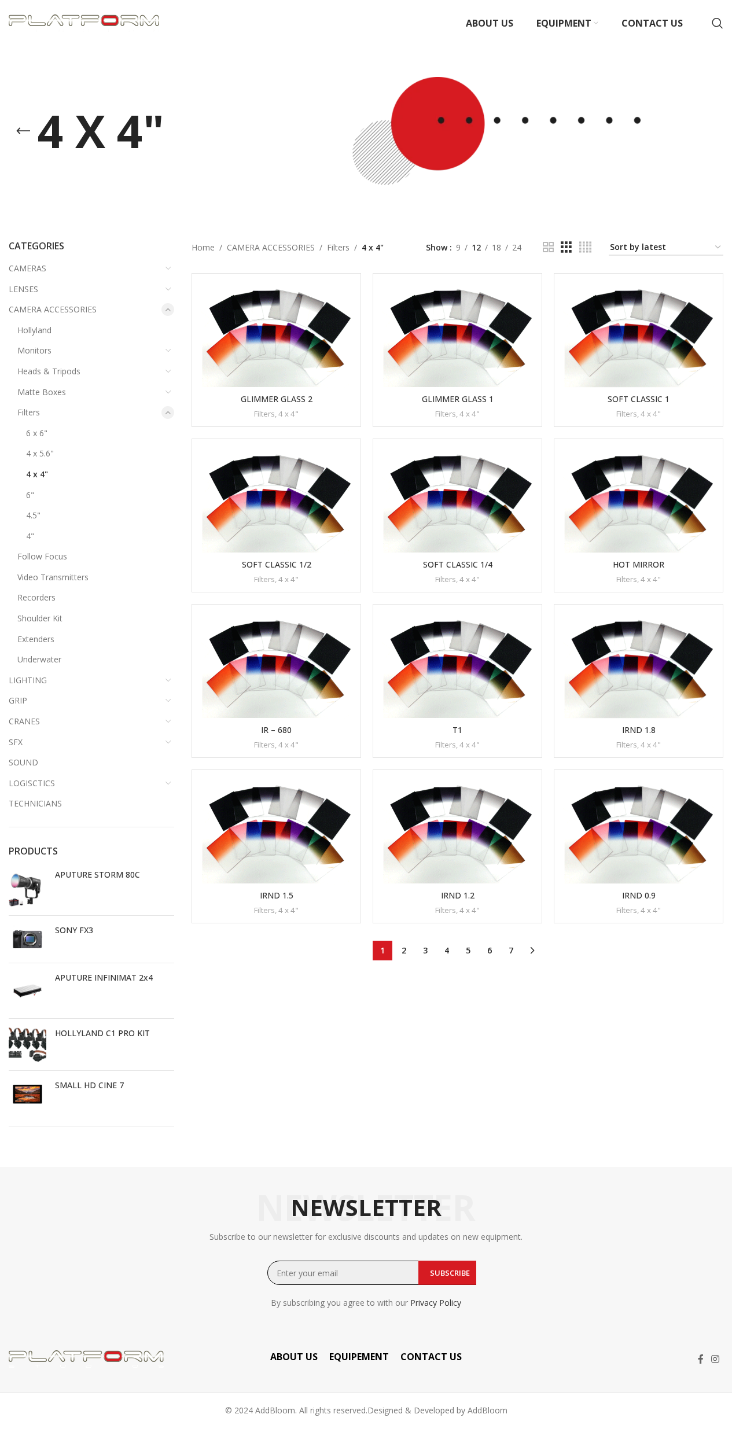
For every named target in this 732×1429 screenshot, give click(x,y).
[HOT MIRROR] (638, 501)
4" (30, 536)
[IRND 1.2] (457, 832)
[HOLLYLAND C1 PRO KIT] (27, 1044)
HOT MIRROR (638, 564)
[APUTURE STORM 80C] (27, 888)
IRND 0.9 (639, 895)
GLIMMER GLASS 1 (458, 398)
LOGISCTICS (32, 783)
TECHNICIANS (35, 803)
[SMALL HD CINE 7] (27, 1094)
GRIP (18, 700)
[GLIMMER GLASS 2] (276, 335)
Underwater (39, 659)
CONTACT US (431, 1356)
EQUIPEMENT (359, 1356)
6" (30, 494)
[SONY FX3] (27, 939)
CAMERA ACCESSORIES (53, 309)
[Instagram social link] (715, 1359)
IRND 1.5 (276, 895)
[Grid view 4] (585, 247)
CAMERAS (27, 268)
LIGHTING (28, 680)
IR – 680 (276, 729)
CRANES (24, 721)
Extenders (35, 639)
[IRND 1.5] (276, 832)
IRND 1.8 (639, 729)
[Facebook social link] (701, 1359)
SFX (16, 741)
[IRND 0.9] (638, 832)
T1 (457, 729)
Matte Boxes (41, 391)
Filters (28, 412)
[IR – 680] (276, 666)
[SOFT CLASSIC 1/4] (457, 501)
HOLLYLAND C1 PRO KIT (102, 1032)
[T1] (457, 666)
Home (203, 247)
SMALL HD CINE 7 (89, 1085)
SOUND (23, 762)
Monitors (34, 350)
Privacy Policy (435, 1302)
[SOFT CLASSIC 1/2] (276, 501)
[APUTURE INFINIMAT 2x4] (27, 991)
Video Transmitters (53, 577)
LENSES (23, 288)
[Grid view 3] (566, 247)
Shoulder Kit (39, 618)
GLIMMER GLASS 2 (276, 398)
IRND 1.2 (457, 895)
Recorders (36, 597)
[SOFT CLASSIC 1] (638, 335)
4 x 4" (37, 474)
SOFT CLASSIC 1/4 (457, 564)
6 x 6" (36, 433)
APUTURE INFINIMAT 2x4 (104, 977)
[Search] (717, 23)
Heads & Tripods (48, 371)
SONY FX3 (74, 930)
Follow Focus (42, 556)
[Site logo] (84, 22)
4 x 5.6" (40, 453)
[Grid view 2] (548, 247)
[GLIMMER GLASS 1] (457, 335)
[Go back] (23, 131)
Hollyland (34, 330)
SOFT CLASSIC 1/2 (276, 564)
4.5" (33, 515)
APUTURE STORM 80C (97, 874)
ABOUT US (294, 1356)
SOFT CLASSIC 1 (639, 398)
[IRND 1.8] (638, 666)
